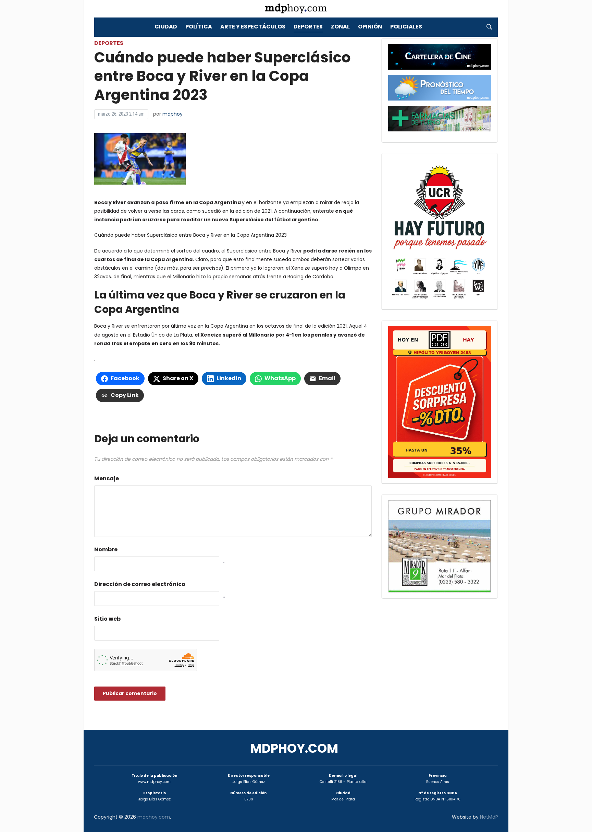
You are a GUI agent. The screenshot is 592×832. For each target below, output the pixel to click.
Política (198, 27)
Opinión (370, 27)
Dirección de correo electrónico (139, 584)
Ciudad (166, 27)
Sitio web (107, 619)
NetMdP (489, 816)
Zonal (340, 27)
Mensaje (106, 478)
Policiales (406, 27)
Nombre (106, 549)
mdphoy (172, 113)
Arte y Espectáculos (252, 27)
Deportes (308, 27)
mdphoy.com (294, 748)
